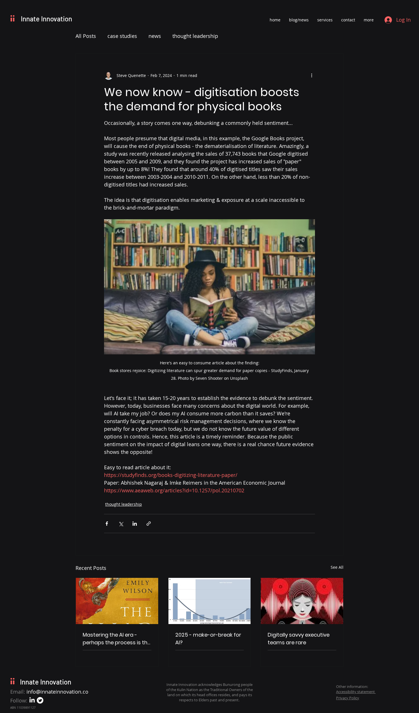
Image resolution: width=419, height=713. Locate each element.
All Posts (86, 35)
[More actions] (311, 75)
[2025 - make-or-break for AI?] (209, 601)
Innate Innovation (45, 682)
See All (337, 567)
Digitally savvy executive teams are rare (298, 638)
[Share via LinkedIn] (134, 523)
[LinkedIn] (32, 700)
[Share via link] (148, 523)
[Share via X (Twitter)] (120, 523)
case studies (122, 35)
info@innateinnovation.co (57, 691)
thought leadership (195, 35)
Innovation (56, 19)
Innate (31, 19)
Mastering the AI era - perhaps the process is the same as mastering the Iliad (116, 638)
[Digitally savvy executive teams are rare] (302, 601)
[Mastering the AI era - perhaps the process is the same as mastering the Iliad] (117, 601)
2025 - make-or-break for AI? (208, 638)
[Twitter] (40, 700)
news (155, 35)
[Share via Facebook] (106, 523)
